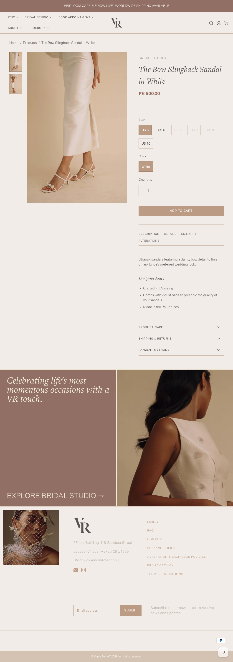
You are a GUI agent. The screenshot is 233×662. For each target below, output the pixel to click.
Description (149, 233)
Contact (155, 539)
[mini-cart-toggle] (226, 23)
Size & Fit (189, 233)
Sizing (152, 522)
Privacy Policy (160, 565)
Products (30, 43)
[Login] (218, 23)
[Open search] (211, 23)
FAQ (150, 530)
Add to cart (181, 210)
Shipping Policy (161, 548)
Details (170, 233)
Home (13, 43)
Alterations (149, 240)
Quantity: (145, 179)
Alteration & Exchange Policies (176, 556)
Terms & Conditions (165, 574)
